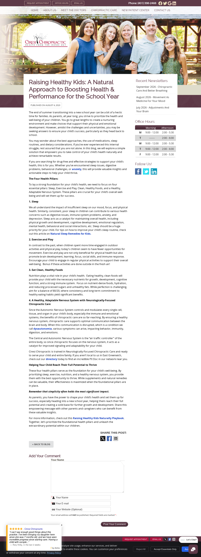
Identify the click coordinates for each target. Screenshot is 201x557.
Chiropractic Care (104, 10)
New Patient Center (135, 10)
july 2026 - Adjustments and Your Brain (152, 109)
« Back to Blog (41, 444)
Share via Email (116, 438)
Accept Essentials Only (165, 549)
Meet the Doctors (73, 10)
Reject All (140, 549)
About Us (49, 10)
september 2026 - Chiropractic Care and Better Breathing (154, 88)
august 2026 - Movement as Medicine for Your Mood (152, 99)
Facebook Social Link (138, 171)
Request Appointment (38, 3)
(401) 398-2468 (147, 3)
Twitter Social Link (146, 171)
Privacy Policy (54, 552)
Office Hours (61, 3)
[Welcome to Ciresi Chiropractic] (46, 46)
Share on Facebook (109, 438)
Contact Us (162, 10)
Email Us (78, 3)
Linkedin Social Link (154, 171)
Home (34, 10)
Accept (188, 549)
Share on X (103, 438)
